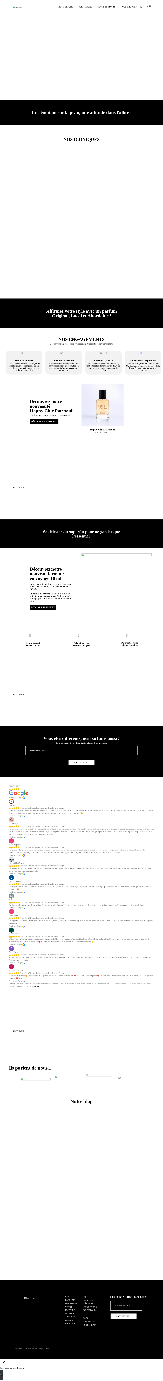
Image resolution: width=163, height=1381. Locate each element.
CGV (85, 1297)
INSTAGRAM (89, 1325)
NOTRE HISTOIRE (31, 684)
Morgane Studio (44, 1348)
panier (69, 1320)
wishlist (70, 1324)
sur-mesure (72, 1303)
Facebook (89, 1321)
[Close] (4, 1362)
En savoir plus (34, 986)
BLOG (86, 1318)
